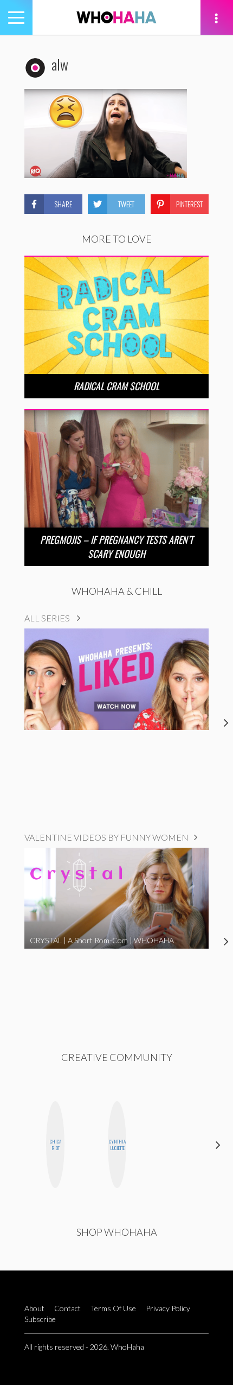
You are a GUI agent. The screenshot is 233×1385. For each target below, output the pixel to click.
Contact (67, 1308)
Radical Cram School (116, 386)
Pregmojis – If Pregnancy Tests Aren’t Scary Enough (116, 546)
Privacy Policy (168, 1308)
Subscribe (40, 1319)
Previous (14, 1144)
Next (218, 1144)
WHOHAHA (116, 17)
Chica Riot (55, 1145)
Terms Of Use (113, 1308)
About (34, 1308)
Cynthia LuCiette (117, 1145)
